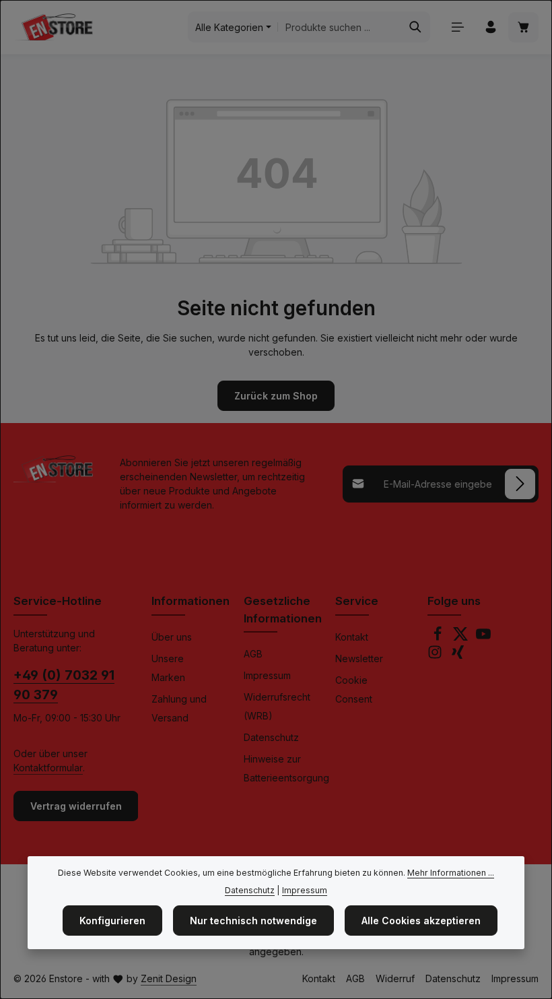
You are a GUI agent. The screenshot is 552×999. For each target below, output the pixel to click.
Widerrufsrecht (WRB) (277, 706)
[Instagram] (436, 656)
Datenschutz (271, 737)
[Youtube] (483, 637)
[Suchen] (415, 26)
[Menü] (457, 27)
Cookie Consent (353, 689)
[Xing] (457, 656)
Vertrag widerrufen (76, 806)
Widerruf (395, 978)
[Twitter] (462, 637)
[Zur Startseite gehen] (53, 26)
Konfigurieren (112, 920)
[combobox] (339, 26)
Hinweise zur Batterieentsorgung (286, 768)
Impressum (267, 675)
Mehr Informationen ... (450, 873)
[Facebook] (439, 637)
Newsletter (359, 658)
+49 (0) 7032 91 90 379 (63, 685)
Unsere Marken (168, 668)
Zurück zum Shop (276, 395)
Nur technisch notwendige (253, 920)
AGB (253, 653)
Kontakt (351, 637)
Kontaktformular (48, 767)
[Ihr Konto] (490, 27)
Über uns (171, 637)
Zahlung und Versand (179, 708)
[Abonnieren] (520, 484)
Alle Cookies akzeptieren (421, 920)
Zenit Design (169, 978)
